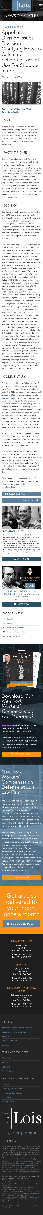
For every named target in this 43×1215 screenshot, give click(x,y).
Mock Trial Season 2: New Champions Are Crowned (21, 595)
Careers (5, 1045)
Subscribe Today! (24, 924)
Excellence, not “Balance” (12, 636)
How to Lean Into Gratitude (13, 627)
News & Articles (12, 27)
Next (29, 500)
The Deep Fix (8, 619)
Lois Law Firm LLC (30, 1165)
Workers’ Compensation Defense (17, 1027)
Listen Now (23, 604)
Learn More (20, 559)
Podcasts (6, 1066)
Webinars (6, 1062)
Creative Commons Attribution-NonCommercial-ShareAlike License (21, 1198)
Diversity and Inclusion (12, 1088)
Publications (7, 1058)
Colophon (6, 1097)
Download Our (18, 706)
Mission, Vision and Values (14, 1032)
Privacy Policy (8, 1101)
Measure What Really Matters (14, 632)
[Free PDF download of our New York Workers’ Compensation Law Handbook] (21, 668)
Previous (16, 494)
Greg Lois (19, 1165)
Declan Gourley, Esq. (14, 531)
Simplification (8, 623)
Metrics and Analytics (12, 1093)
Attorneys (6, 1036)
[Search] (8, 1133)
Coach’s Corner (9, 1071)
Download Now (23, 754)
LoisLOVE (6, 1084)
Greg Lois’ (6, 725)
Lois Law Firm (8, 1176)
